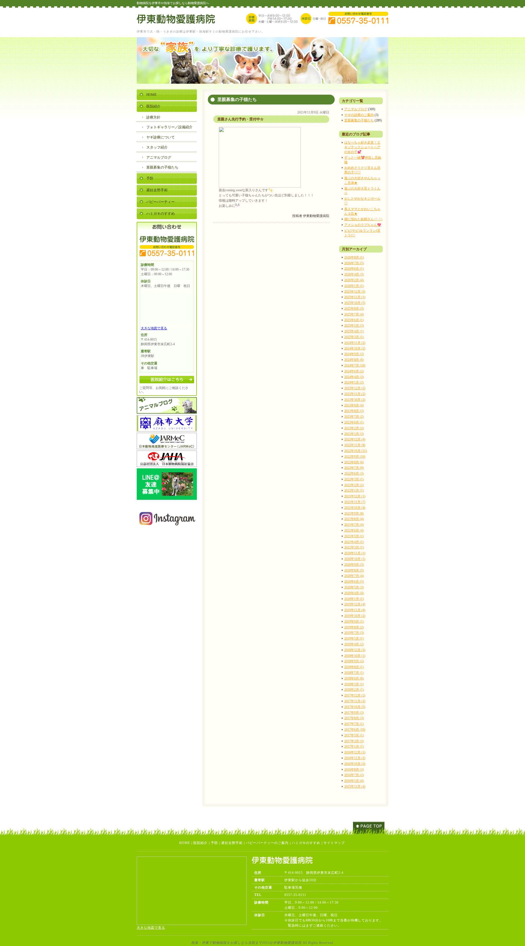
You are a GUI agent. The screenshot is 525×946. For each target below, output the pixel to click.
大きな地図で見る (154, 328)
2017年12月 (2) (354, 695)
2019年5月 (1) (354, 638)
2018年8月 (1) (354, 667)
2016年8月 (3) (354, 769)
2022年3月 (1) (354, 479)
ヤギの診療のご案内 (359, 115)
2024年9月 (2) (354, 354)
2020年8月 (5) (354, 570)
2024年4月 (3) (354, 377)
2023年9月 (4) (354, 405)
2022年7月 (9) (354, 468)
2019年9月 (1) (354, 621)
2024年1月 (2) (354, 382)
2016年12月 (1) (354, 752)
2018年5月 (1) (354, 684)
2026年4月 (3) (354, 274)
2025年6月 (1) (354, 320)
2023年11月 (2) (354, 394)
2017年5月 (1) (354, 735)
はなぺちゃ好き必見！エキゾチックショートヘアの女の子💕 (362, 147)
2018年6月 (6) (354, 678)
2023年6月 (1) (354, 422)
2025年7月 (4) (354, 314)
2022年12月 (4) (354, 439)
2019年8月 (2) (354, 627)
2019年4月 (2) (354, 644)
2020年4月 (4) (354, 593)
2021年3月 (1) (354, 547)
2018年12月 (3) (354, 650)
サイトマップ (334, 843)
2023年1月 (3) (354, 434)
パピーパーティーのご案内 (267, 843)
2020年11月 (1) (354, 553)
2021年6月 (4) (354, 530)
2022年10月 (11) (355, 451)
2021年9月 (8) (354, 513)
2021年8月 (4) (354, 519)
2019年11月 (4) (354, 610)
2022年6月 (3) (354, 473)
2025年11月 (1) (354, 297)
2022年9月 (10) (354, 457)
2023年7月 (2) (354, 417)
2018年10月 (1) (354, 656)
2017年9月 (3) (354, 713)
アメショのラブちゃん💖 (362, 225)
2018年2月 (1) (354, 690)
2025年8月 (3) (354, 309)
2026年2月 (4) (354, 280)
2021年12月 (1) (354, 496)
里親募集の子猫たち (359, 120)
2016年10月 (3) (354, 764)
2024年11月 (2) (354, 343)
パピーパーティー (160, 202)
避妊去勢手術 (157, 190)
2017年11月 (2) (354, 701)
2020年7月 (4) (354, 576)
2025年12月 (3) (354, 292)
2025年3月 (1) (354, 337)
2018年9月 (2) (354, 661)
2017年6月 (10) (354, 730)
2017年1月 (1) (354, 746)
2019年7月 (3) (354, 633)
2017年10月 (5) (354, 707)
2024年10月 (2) (354, 348)
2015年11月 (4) (354, 786)
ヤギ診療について (160, 137)
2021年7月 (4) (354, 525)
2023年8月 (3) (354, 411)
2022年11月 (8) (354, 445)
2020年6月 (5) (354, 582)
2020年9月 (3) (354, 565)
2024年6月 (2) (354, 371)
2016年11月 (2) (354, 758)
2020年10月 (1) (354, 559)
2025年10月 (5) (354, 303)
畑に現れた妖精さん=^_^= (363, 219)
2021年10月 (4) (354, 508)
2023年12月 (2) (354, 388)
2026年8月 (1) (354, 257)
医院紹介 (153, 106)
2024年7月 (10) (354, 365)
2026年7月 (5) (354, 263)
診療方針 (153, 117)
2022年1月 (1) (354, 490)
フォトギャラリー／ (169, 127)
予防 (149, 178)
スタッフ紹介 (157, 147)
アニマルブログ (355, 109)
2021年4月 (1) (354, 542)
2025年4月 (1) (354, 331)
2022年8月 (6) (354, 462)
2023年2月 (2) (354, 428)
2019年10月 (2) (354, 616)
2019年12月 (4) (354, 604)
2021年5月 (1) (354, 536)
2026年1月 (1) (354, 286)
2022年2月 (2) (354, 485)
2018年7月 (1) (354, 673)
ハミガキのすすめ (160, 213)
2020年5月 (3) (354, 587)
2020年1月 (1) (354, 599)
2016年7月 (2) (354, 775)
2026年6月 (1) (354, 269)
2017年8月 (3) (354, 718)
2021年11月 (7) (354, 502)
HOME (151, 94)
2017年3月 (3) (354, 741)
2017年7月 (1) (354, 724)
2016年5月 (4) (354, 781)
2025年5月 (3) (354, 325)
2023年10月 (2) (354, 400)
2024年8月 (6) (354, 360)
